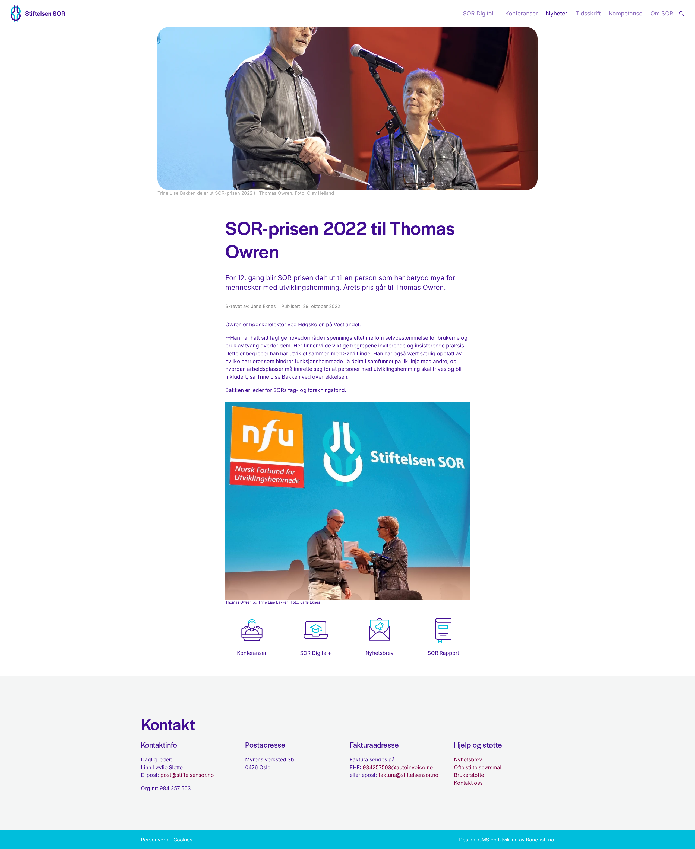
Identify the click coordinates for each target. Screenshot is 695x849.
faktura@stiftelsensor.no (408, 775)
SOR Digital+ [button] (480, 13)
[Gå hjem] (38, 13)
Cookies (182, 839)
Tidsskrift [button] (588, 13)
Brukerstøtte (469, 775)
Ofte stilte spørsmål (477, 767)
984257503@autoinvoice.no (398, 767)
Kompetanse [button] (625, 13)
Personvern (154, 839)
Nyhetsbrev (468, 759)
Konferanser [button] (521, 13)
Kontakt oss (468, 783)
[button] (681, 13)
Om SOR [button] (661, 13)
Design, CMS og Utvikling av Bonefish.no (506, 839)
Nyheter (556, 13)
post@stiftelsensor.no (187, 775)
